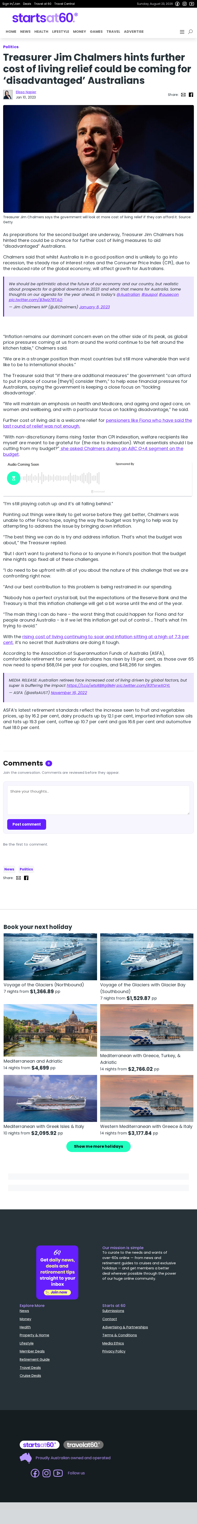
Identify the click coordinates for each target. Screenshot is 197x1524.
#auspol (150, 294)
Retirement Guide (35, 1359)
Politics (26, 869)
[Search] (191, 32)
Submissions (113, 1310)
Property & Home (34, 1335)
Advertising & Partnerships (125, 1327)
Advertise (134, 31)
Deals (27, 4)
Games (96, 31)
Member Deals (32, 1351)
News (25, 31)
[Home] (45, 17)
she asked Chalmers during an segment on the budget (93, 451)
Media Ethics (113, 1343)
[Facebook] (177, 4)
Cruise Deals (30, 1375)
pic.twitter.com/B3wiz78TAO (36, 300)
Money (79, 31)
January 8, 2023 (94, 307)
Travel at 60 (42, 4)
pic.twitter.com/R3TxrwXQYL (143, 685)
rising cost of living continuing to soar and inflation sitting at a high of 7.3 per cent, (96, 639)
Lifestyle (60, 31)
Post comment (26, 824)
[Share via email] (183, 95)
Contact (109, 1319)
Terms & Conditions (119, 1335)
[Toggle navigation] (182, 31)
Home (11, 31)
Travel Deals (30, 1367)
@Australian (128, 294)
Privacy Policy (113, 1351)
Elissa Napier (26, 92)
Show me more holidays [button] (98, 1146)
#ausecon (169, 294)
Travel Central (64, 4)
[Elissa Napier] (8, 94)
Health (41, 31)
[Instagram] (184, 4)
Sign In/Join (11, 4)
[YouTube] (192, 4)
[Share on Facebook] (191, 95)
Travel (113, 31)
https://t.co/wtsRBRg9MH (91, 685)
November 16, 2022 (69, 693)
